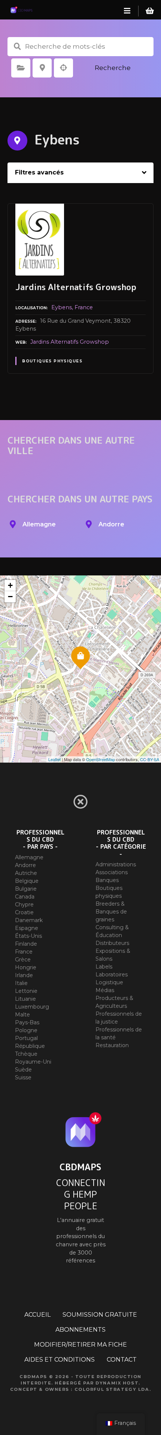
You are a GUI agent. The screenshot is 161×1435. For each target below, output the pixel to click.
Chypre (24, 904)
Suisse (23, 1077)
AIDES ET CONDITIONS (59, 1359)
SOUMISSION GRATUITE (100, 1314)
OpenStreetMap (100, 759)
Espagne (26, 928)
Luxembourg (32, 1006)
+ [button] (10, 585)
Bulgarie (26, 888)
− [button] (10, 596)
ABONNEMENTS (80, 1329)
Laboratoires (111, 974)
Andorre (25, 865)
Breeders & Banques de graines (111, 911)
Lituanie (25, 998)
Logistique (109, 982)
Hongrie (25, 967)
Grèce (23, 959)
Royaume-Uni (33, 1061)
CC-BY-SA (149, 759)
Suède (23, 1069)
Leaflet (54, 759)
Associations (111, 872)
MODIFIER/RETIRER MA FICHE (80, 1344)
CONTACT (122, 1359)
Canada (24, 896)
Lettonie (26, 991)
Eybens (61, 307)
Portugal (26, 1038)
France (84, 307)
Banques (107, 880)
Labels (103, 966)
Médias (104, 990)
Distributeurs (112, 943)
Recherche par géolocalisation (63, 67)
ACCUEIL (37, 1314)
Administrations (115, 864)
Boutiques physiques (52, 361)
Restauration (112, 1045)
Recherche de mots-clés (17, 46)
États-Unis (28, 936)
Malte (22, 1014)
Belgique (27, 881)
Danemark (29, 920)
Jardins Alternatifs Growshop (69, 341)
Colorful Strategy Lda (112, 1389)
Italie (21, 983)
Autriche (26, 873)
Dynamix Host (117, 1383)
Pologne (26, 1030)
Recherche (113, 68)
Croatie (24, 912)
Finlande (26, 943)
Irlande (24, 975)
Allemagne (29, 857)
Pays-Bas (27, 1022)
